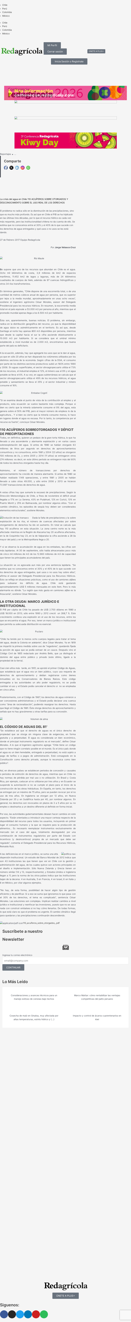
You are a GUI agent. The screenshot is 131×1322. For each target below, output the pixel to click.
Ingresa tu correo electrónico (17, 955)
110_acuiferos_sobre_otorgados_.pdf (41, 923)
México (6, 16)
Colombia (7, 12)
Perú (4, 8)
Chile (4, 5)
